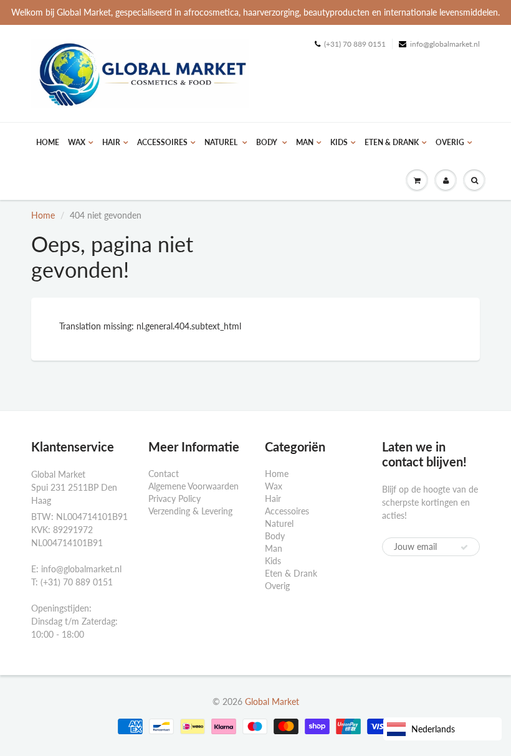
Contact (163, 473)
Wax (76, 142)
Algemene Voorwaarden (193, 486)
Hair (111, 142)
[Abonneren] (464, 547)
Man (304, 142)
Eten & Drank (392, 142)
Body (267, 142)
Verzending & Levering (190, 511)
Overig (450, 142)
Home (47, 142)
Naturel (221, 142)
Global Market (272, 701)
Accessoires (162, 142)
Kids (339, 142)
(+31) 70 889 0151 (355, 44)
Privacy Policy (174, 498)
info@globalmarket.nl (445, 44)
